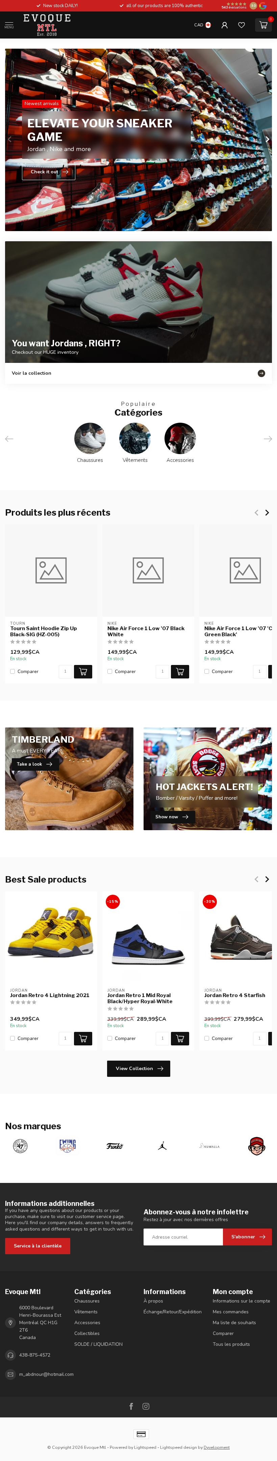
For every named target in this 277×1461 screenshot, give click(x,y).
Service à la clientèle (37, 1246)
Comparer (28, 671)
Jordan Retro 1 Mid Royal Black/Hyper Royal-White (140, 998)
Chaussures (87, 1301)
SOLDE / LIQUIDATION (98, 1344)
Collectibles (87, 1333)
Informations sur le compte (241, 1301)
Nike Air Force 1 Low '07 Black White (145, 631)
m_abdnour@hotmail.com (46, 1374)
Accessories (87, 1322)
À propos (153, 1301)
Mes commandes (231, 1312)
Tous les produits (231, 1344)
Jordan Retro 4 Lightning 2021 (50, 995)
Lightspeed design (178, 1447)
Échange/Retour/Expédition (173, 1312)
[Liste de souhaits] (241, 25)
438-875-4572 (34, 1355)
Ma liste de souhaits (234, 1322)
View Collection (134, 1068)
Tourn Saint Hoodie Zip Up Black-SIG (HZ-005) (43, 631)
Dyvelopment (217, 1447)
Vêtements (86, 1312)
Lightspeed (145, 1447)
